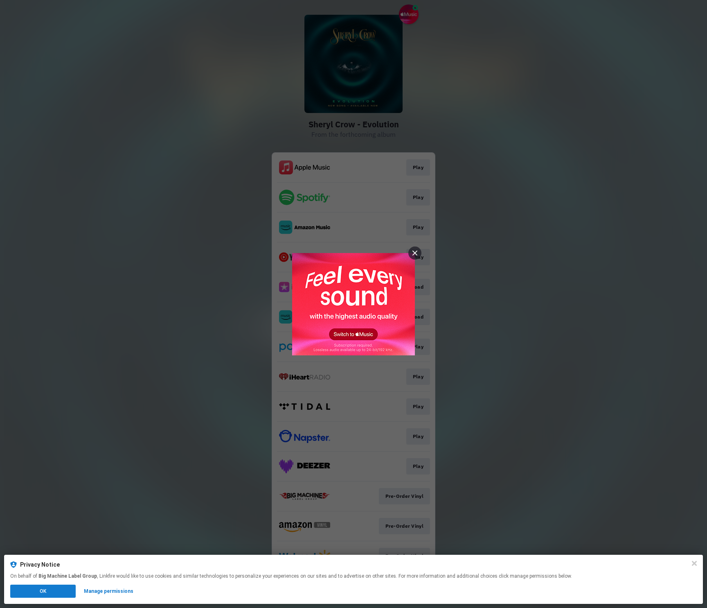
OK (43, 591)
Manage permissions (108, 591)
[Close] (694, 563)
